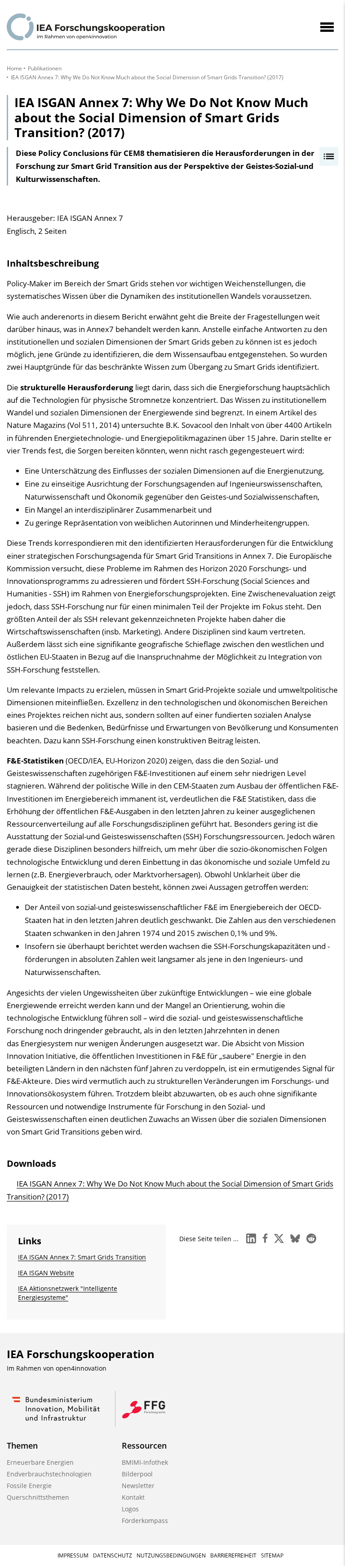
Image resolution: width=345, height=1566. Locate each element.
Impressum (73, 1555)
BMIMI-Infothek (145, 1462)
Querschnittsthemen (38, 1497)
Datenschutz (112, 1555)
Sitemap (272, 1555)
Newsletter (138, 1485)
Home (14, 68)
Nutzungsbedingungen (171, 1555)
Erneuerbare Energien (40, 1462)
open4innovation (81, 1368)
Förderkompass (145, 1520)
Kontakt (133, 1497)
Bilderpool (137, 1474)
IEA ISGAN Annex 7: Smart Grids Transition (82, 1257)
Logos (130, 1509)
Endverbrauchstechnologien (49, 1474)
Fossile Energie (29, 1485)
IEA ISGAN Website (46, 1272)
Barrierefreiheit (233, 1555)
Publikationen (45, 68)
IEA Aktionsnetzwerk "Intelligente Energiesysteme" (67, 1293)
